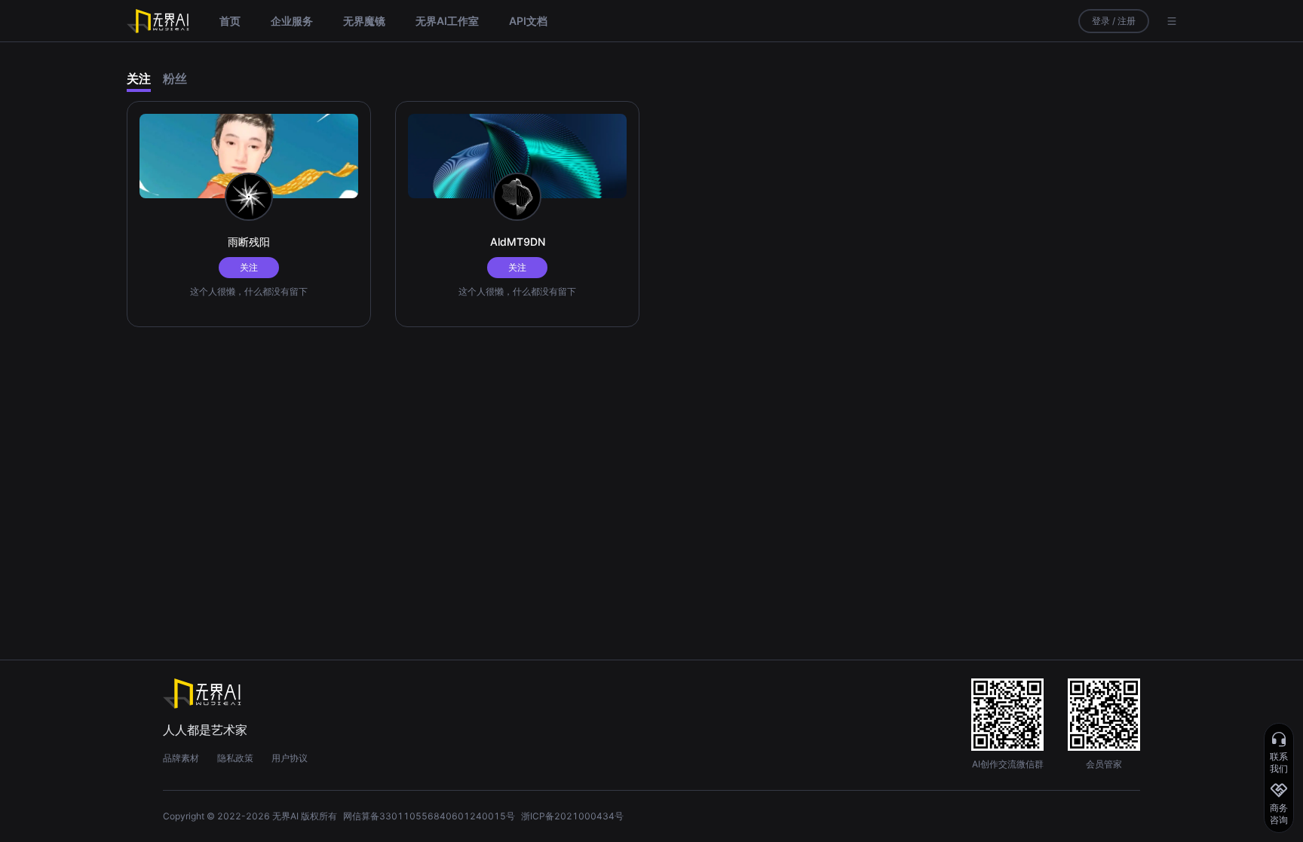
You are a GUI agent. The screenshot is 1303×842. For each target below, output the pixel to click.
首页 (230, 20)
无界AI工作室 (447, 20)
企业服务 (292, 20)
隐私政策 (235, 758)
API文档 (528, 20)
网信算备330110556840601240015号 (429, 816)
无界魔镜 (364, 20)
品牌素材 (181, 758)
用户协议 (289, 758)
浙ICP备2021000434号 (572, 816)
